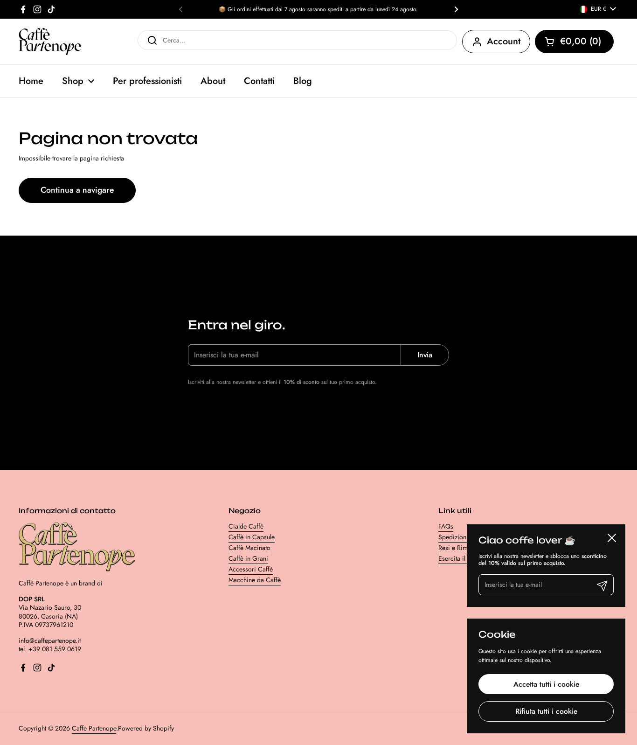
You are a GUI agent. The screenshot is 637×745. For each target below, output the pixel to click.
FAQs (445, 526)
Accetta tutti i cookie (546, 684)
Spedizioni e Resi (462, 537)
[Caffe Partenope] (50, 41)
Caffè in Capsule (251, 537)
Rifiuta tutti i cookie (546, 711)
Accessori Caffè (250, 569)
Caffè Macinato (249, 547)
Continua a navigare (77, 190)
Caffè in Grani (248, 558)
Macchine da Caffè (254, 580)
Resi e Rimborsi (460, 547)
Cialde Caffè (245, 526)
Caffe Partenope (94, 728)
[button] (574, 41)
